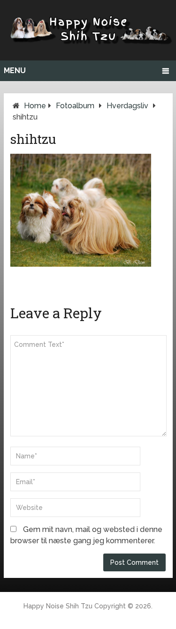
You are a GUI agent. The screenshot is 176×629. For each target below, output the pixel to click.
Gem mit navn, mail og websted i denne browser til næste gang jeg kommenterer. (86, 535)
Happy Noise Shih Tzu (57, 606)
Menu (15, 70)
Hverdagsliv (127, 105)
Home (35, 105)
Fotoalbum (75, 105)
